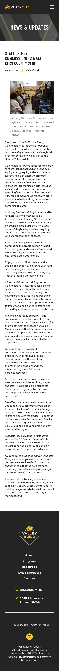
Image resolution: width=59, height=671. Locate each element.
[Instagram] (29, 636)
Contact (29, 578)
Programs (29, 561)
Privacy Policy (19, 624)
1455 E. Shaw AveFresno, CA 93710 (32, 600)
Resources (29, 567)
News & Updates (29, 572)
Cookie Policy (40, 624)
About (29, 555)
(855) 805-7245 (31, 590)
